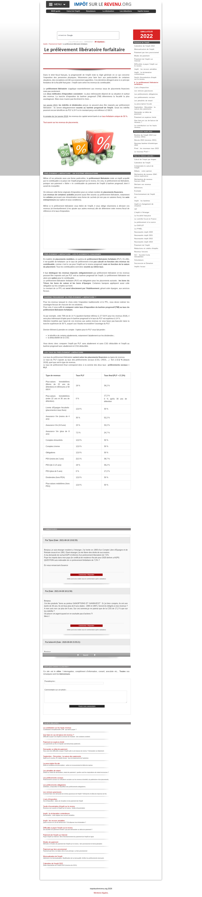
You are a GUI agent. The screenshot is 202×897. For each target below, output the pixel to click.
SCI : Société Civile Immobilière (142, 256)
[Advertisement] (101, 22)
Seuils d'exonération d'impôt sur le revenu (59, 806)
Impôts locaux (143, 11)
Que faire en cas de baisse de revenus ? (58, 735)
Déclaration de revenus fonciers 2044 (143, 180)
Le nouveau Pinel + (142, 152)
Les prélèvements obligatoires (54, 785)
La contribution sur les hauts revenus (57, 728)
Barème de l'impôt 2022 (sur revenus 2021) (145, 136)
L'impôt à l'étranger (141, 212)
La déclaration (108, 11)
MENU (58, 4)
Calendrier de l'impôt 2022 (53, 863)
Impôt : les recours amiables (54, 821)
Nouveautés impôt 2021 (143, 235)
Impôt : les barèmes (142, 201)
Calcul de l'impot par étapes (145, 159)
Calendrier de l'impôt (142, 163)
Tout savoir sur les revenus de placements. (60, 122)
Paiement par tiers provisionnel (55, 849)
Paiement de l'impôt (55, 44)
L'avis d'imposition (50, 799)
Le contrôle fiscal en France (145, 219)
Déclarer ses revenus (142, 184)
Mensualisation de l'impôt (52, 856)
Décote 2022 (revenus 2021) (145, 140)
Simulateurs (91, 11)
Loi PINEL (138, 229)
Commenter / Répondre (86, 575)
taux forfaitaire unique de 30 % (114, 116)
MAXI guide (55, 11)
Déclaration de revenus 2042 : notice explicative (146, 175)
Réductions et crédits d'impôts (146, 248)
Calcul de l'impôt (73, 11)
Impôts (45, 44)
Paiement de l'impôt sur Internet (55, 835)
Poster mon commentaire (87, 706)
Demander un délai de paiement (55, 749)
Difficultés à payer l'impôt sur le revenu (58, 828)
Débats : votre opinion (143, 171)
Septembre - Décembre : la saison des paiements (62, 756)
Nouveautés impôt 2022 (143, 238)
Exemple (137, 191)
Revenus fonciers (141, 252)
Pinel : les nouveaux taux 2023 (146, 148)
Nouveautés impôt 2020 (143, 232)
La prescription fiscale (51, 763)
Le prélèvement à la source (145, 222)
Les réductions (126, 11)
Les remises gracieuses (52, 792)
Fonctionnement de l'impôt (144, 194)
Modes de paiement (50, 842)
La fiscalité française (142, 216)
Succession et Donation (143, 263)
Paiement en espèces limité (53, 742)
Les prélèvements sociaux (53, 778)
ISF (135, 209)
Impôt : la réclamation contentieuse (56, 813)
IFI (135, 197)
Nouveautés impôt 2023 (143, 242)
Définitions (138, 188)
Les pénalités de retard (51, 771)
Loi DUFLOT (139, 225)
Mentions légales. (101, 893)
